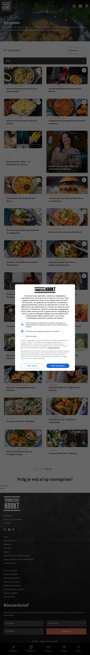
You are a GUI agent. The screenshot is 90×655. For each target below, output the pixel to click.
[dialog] (45, 327)
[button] (45, 336)
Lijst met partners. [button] (54, 348)
